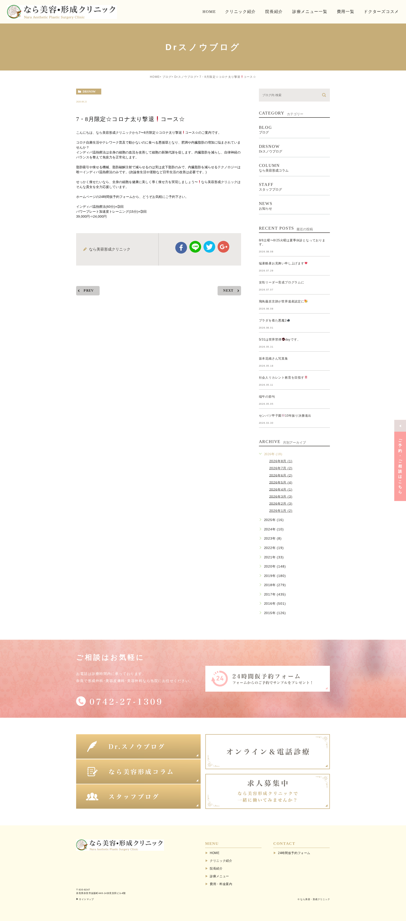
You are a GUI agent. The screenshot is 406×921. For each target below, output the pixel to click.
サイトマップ (86, 899)
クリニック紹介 (221, 860)
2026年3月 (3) (281, 496)
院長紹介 (216, 868)
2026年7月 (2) (281, 468)
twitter (209, 247)
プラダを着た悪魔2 (273, 320)
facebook (181, 248)
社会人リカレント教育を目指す (281, 377)
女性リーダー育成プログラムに (281, 282)
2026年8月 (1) (281, 461)
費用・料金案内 (221, 884)
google (223, 247)
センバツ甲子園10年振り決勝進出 (285, 415)
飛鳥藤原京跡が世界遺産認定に (281, 301)
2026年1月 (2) (281, 511)
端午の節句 (267, 396)
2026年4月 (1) (281, 489)
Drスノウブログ (185, 76)
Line (195, 247)
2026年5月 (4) (281, 482)
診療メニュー (219, 876)
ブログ (167, 76)
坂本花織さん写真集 (273, 358)
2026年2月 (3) (281, 503)
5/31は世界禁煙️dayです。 (280, 339)
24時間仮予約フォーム (294, 853)
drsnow (89, 91)
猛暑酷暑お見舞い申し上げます (281, 263)
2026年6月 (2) (281, 475)
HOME (155, 76)
